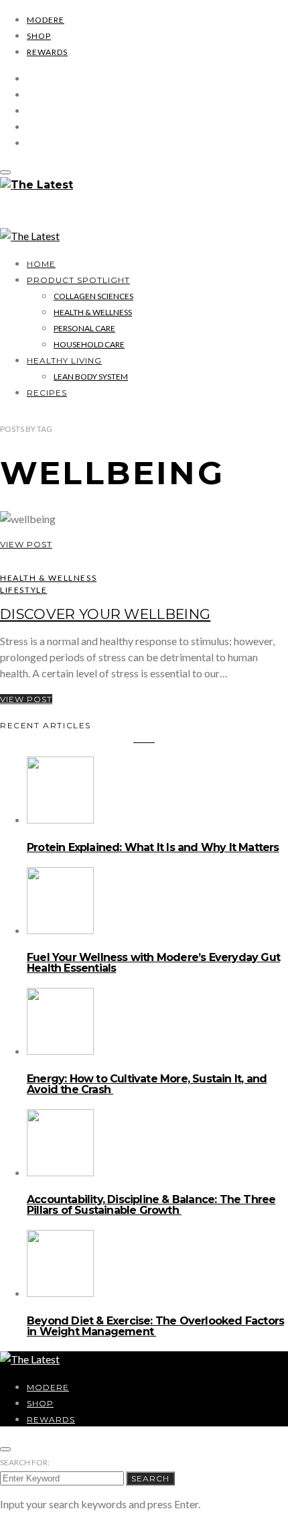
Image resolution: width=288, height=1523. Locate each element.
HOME (41, 264)
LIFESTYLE (23, 590)
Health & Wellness (93, 312)
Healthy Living (64, 360)
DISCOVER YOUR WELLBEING (105, 614)
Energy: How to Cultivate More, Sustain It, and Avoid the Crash (147, 1084)
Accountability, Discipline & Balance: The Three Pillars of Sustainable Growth (151, 1205)
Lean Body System (91, 377)
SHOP (39, 36)
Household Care (89, 344)
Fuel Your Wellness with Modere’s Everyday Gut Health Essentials (153, 962)
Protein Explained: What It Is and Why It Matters (153, 847)
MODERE (45, 20)
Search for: (25, 1462)
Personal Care (84, 328)
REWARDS (47, 52)
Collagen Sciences (93, 296)
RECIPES (47, 393)
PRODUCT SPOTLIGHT (78, 280)
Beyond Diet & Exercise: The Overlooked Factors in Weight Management (155, 1326)
